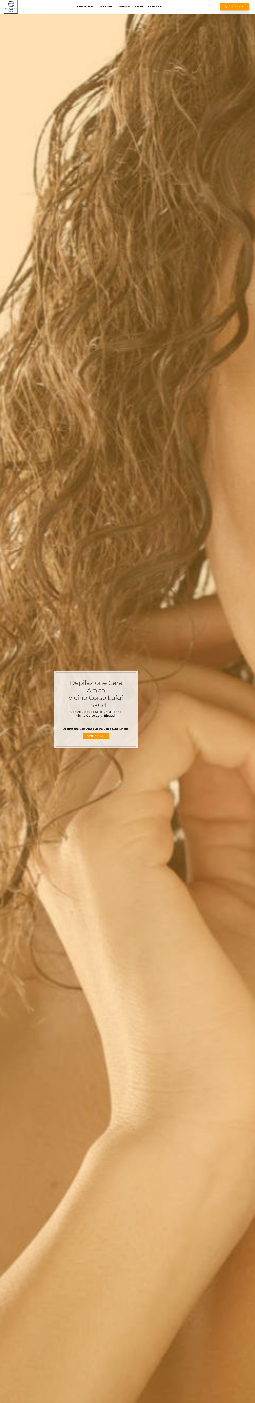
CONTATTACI (96, 736)
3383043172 (237, 6)
